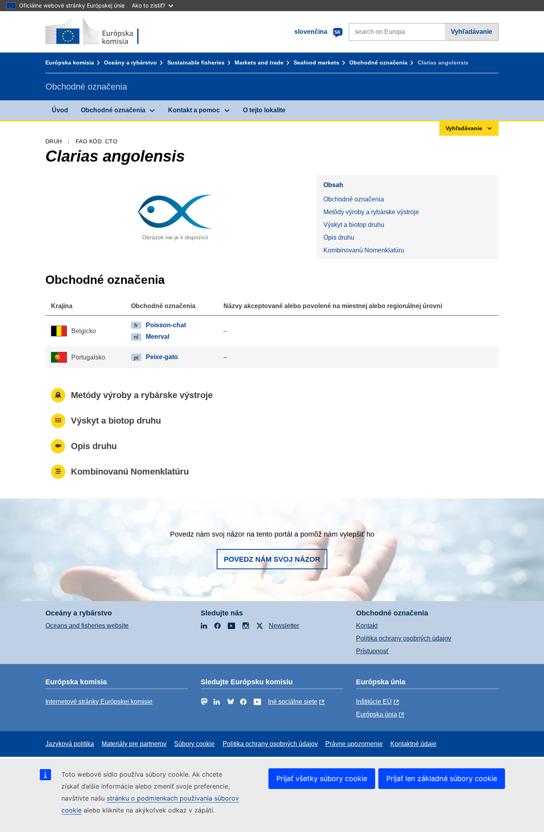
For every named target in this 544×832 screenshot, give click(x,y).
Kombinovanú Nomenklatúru (363, 250)
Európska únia (376, 714)
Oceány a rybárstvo (130, 62)
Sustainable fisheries (196, 62)
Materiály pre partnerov (134, 743)
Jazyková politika (69, 743)
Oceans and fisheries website (87, 625)
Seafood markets (316, 62)
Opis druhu (338, 237)
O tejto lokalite (264, 110)
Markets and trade (259, 62)
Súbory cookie (194, 743)
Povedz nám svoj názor (272, 559)
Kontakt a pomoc (194, 110)
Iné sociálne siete (292, 701)
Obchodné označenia (378, 62)
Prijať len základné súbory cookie (441, 778)
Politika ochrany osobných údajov (403, 638)
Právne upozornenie (354, 743)
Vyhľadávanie (471, 31)
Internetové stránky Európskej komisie (99, 701)
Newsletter (284, 625)
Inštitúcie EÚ (374, 701)
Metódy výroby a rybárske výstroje (371, 212)
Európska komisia (69, 62)
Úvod (60, 110)
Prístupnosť (372, 651)
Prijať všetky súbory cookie (321, 778)
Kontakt (367, 625)
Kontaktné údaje (413, 743)
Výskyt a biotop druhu (353, 224)
